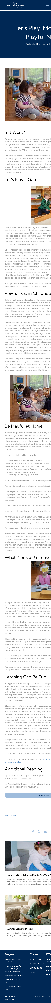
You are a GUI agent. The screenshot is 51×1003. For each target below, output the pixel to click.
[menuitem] (14, 960)
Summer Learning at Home (20, 928)
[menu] (47, 4)
